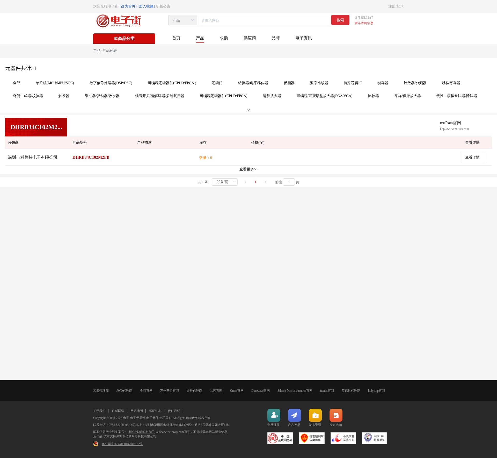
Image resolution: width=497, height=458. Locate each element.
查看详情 (472, 157)
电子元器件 (137, 418)
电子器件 (165, 418)
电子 (126, 418)
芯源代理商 (101, 390)
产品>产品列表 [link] (105, 51)
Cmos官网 (237, 390)
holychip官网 (376, 390)
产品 (200, 38)
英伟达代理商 (351, 390)
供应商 (250, 38)
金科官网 (146, 390)
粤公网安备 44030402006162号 (122, 444)
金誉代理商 (194, 390)
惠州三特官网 (169, 390)
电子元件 (152, 418)
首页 (176, 38)
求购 (224, 38)
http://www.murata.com (454, 129)
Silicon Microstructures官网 (294, 390)
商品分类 (126, 38)
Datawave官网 (260, 390)
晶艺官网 (216, 390)
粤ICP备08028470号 (141, 432)
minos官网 (327, 390)
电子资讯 (303, 38)
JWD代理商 (124, 390)
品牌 (276, 38)
